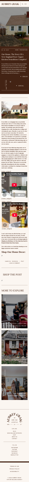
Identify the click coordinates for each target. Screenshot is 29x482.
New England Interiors (14, 433)
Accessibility (14, 471)
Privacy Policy (14, 469)
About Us (14, 436)
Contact (14, 438)
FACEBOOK (15, 261)
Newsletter (14, 455)
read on (25, 76)
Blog (14, 431)
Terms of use (14, 466)
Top (14, 404)
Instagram (14, 447)
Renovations (24, 50)
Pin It (22, 261)
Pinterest (14, 451)
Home (16, 50)
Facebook (15, 453)
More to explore (12, 290)
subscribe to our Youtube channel (9, 149)
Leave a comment (14, 263)
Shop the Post (12, 274)
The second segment (6, 158)
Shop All (21, 85)
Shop (14, 435)
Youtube (13, 122)
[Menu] (25, 4)
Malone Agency (17, 479)
